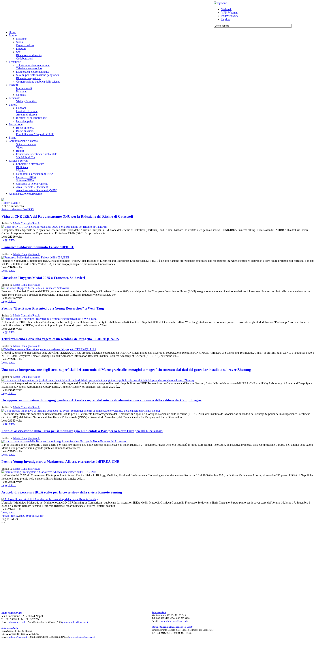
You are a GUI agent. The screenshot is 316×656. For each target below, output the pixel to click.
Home (5, 202)
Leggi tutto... (8, 239)
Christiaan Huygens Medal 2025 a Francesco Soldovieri (43, 278)
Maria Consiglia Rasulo (26, 223)
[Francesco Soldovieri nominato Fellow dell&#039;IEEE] (35, 257)
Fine (40, 515)
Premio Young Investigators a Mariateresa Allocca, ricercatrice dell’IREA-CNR (60, 461)
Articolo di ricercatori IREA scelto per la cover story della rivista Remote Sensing (61, 492)
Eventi (14, 202)
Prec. (12, 515)
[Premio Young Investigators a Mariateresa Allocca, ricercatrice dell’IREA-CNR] (48, 472)
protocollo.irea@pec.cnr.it (75, 622)
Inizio (6, 515)
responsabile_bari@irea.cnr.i (173, 621)
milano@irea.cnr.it (18, 637)
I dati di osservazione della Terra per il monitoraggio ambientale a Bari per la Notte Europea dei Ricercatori (82, 431)
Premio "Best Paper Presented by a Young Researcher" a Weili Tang (52, 308)
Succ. (34, 515)
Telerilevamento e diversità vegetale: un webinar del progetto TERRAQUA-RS (60, 339)
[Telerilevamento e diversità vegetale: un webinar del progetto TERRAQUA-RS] (48, 349)
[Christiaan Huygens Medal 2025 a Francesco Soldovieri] (35, 288)
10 (30, 515)
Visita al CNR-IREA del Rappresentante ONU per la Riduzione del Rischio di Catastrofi (67, 216)
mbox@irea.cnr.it (17, 622)
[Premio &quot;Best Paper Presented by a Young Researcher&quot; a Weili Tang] (49, 318)
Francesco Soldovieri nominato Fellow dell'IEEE (37, 247)
